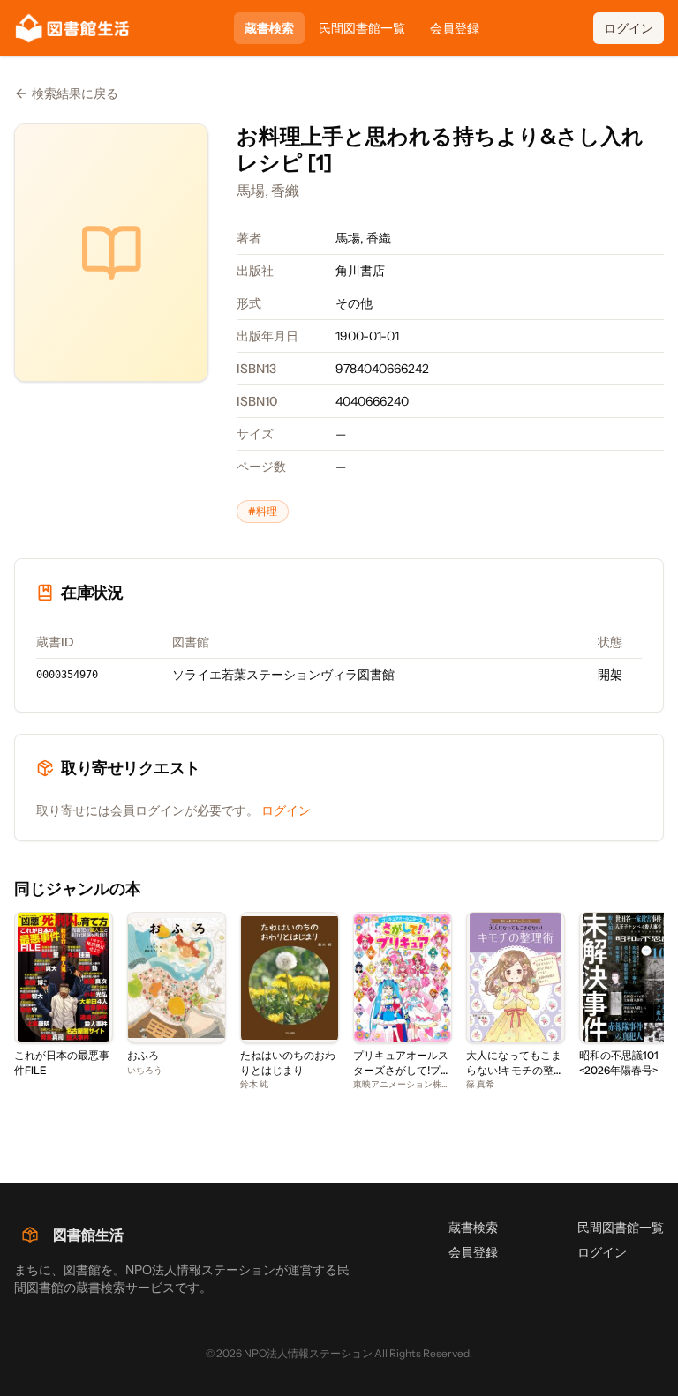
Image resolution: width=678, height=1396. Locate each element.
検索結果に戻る (75, 93)
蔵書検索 (269, 28)
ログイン (628, 28)
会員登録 (454, 28)
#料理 (262, 511)
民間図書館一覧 (362, 28)
